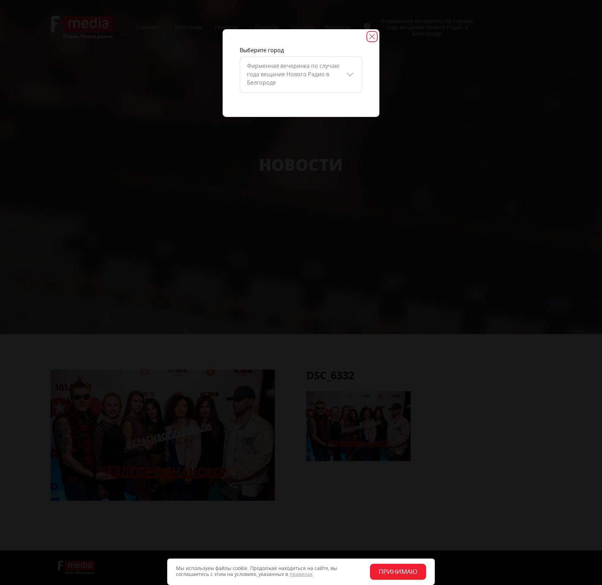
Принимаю (398, 572)
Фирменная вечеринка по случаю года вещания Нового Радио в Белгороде (293, 74)
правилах (301, 574)
